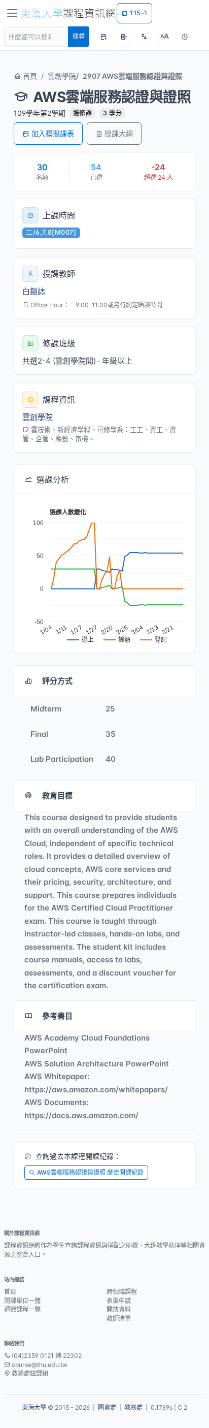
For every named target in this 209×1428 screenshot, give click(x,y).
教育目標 (57, 795)
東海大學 (34, 1407)
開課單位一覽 (22, 1301)
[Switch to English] (144, 36)
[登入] (124, 36)
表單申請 (119, 1301)
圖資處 (107, 1407)
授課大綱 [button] (118, 133)
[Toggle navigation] (12, 13)
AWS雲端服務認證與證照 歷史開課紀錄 (90, 1172)
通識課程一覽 (22, 1309)
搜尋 (79, 36)
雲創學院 (62, 76)
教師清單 (119, 1318)
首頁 (29, 76)
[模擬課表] (103, 36)
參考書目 (57, 1016)
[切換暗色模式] (185, 36)
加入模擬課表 (52, 133)
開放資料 (119, 1309)
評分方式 (57, 681)
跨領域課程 (122, 1291)
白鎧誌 (33, 291)
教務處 (133, 1407)
